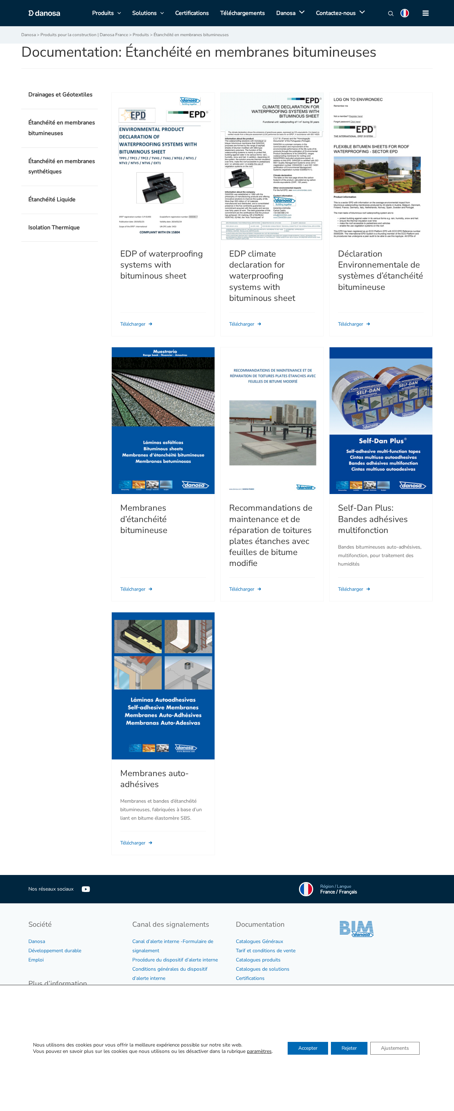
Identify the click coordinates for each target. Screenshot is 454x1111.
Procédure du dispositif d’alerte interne (175, 959)
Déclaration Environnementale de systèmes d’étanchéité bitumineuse (380, 270)
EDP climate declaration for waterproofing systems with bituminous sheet (262, 276)
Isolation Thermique (54, 227)
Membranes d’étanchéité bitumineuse (143, 518)
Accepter (307, 1047)
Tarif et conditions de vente (265, 950)
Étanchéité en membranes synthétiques (61, 166)
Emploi (36, 959)
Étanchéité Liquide (52, 199)
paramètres (259, 1051)
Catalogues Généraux (259, 941)
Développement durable (54, 950)
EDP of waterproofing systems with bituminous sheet (161, 264)
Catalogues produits (258, 959)
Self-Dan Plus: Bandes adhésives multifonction (373, 518)
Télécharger (133, 324)
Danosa (36, 941)
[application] (300, 13)
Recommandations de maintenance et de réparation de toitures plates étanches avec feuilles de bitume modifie (270, 535)
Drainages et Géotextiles (60, 95)
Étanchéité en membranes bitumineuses (61, 128)
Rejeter (349, 1047)
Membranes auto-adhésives (154, 779)
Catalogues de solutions (262, 969)
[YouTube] (86, 889)
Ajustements (395, 1047)
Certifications (250, 978)
